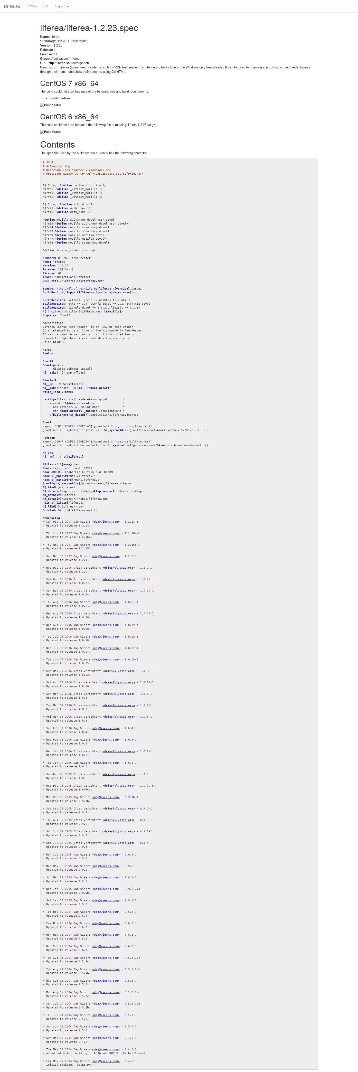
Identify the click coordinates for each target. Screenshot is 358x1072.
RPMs (32, 6)
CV (46, 6)
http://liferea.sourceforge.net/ (68, 63)
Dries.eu (12, 6)
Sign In (60, 6)
